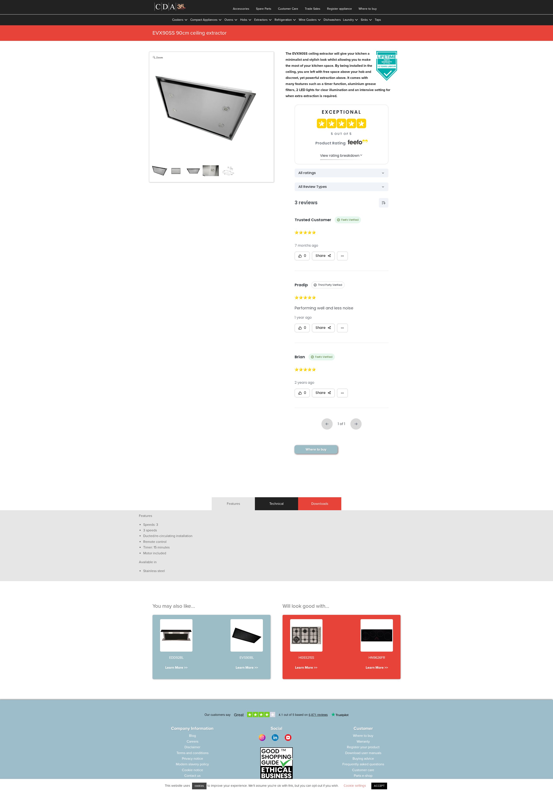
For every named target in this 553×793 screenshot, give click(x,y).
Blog (192, 736)
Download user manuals (363, 753)
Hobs (243, 20)
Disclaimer (192, 747)
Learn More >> (176, 667)
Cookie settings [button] (355, 786)
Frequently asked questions (363, 764)
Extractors (261, 20)
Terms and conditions (192, 753)
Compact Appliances (204, 20)
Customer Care (288, 9)
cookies (199, 786)
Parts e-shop (363, 776)
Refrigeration (283, 20)
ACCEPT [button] (379, 786)
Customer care (363, 770)
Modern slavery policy (192, 764)
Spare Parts (263, 9)
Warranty (363, 741)
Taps (378, 20)
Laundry (348, 20)
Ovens (228, 20)
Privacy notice (192, 758)
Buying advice (363, 758)
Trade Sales (312, 9)
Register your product (363, 747)
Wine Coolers (308, 20)
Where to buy (368, 9)
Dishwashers (332, 20)
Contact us (192, 776)
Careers (192, 741)
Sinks (364, 20)
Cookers (177, 20)
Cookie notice (192, 770)
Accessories (241, 9)
